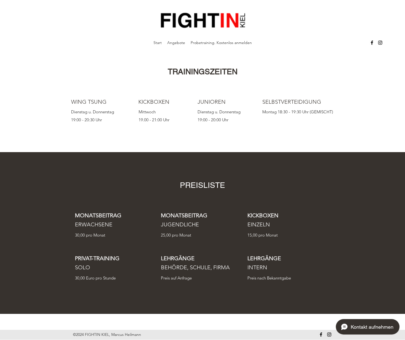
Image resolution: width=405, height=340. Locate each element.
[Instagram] (380, 42)
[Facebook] (372, 42)
